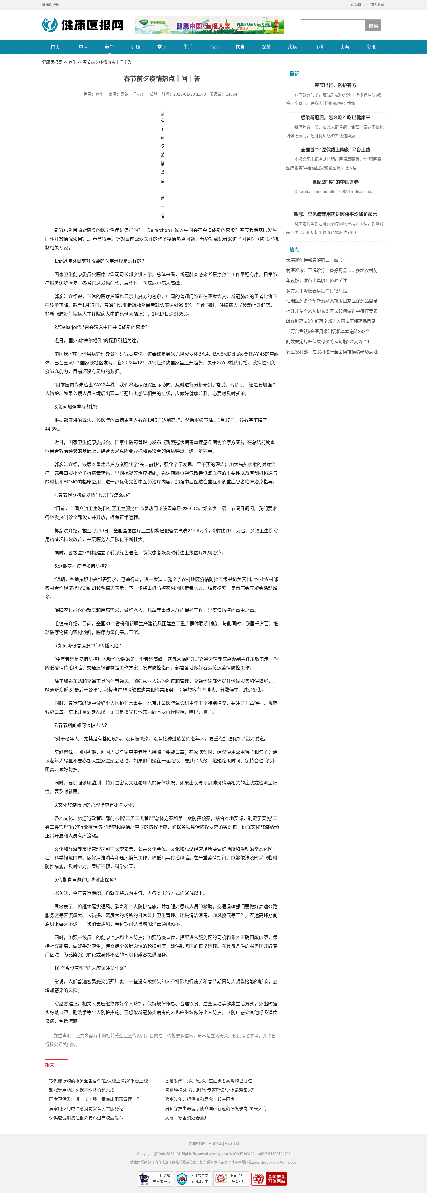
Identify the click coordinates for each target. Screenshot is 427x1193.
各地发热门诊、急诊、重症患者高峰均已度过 (208, 1080)
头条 (344, 46)
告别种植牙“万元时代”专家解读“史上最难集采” (209, 1090)
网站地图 (215, 1144)
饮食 (240, 46)
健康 (135, 46)
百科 (318, 46)
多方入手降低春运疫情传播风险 (316, 290)
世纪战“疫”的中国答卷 (335, 182)
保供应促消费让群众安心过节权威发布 (86, 1117)
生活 (188, 46)
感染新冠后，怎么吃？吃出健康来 (335, 117)
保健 (266, 46)
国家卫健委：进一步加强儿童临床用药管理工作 (95, 1099)
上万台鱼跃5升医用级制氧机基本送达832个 (327, 331)
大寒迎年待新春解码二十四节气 (316, 260)
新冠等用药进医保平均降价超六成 (81, 1090)
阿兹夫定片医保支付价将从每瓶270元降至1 (327, 341)
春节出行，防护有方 (335, 85)
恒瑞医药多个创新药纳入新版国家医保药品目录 (332, 300)
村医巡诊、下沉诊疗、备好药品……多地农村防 (332, 270)
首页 (55, 46)
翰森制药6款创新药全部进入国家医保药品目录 (331, 321)
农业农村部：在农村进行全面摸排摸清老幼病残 (332, 351)
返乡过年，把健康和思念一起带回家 (200, 1099)
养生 (109, 46)
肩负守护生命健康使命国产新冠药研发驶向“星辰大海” (216, 1108)
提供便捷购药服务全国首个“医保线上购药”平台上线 (98, 1080)
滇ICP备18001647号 (274, 1154)
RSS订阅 (232, 1144)
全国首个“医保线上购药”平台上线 (335, 149)
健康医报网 (51, 5)
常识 (161, 46)
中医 (83, 46)
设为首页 (358, 5)
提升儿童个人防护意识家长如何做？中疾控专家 (332, 311)
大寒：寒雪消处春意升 (187, 1117)
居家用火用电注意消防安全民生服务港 (86, 1108)
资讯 (371, 46)
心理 (214, 46)
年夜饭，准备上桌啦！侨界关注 (316, 280)
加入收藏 (377, 5)
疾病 (292, 46)
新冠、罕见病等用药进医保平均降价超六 (335, 214)
